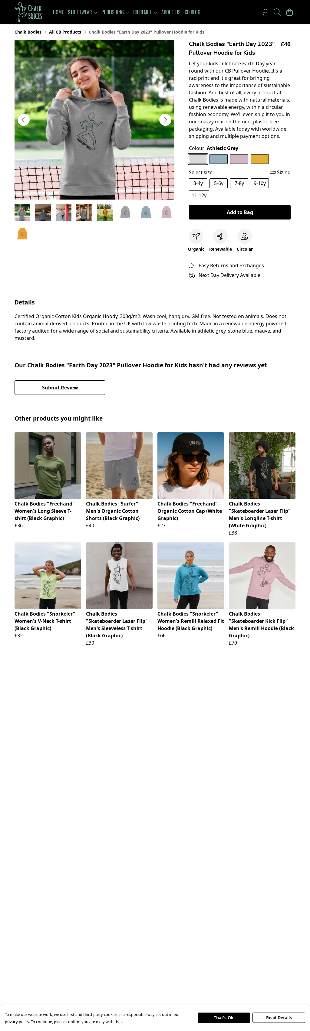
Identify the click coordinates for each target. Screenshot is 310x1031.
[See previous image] (24, 120)
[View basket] (289, 12)
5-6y (218, 183)
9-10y (260, 183)
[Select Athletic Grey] (198, 159)
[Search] (277, 12)
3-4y (198, 183)
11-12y (199, 195)
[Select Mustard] (260, 159)
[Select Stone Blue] (218, 159)
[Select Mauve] (239, 159)
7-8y (239, 183)
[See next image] (165, 120)
